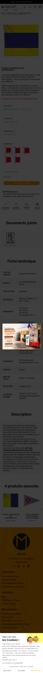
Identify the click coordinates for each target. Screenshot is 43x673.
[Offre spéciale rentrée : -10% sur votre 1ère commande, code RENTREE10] (21, 336)
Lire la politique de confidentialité (12, 663)
